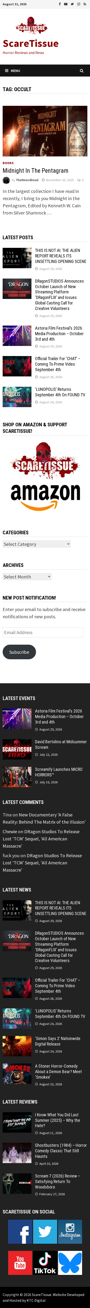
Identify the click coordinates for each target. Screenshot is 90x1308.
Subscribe (19, 652)
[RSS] (84, 3)
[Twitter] (73, 3)
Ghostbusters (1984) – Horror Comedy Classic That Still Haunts (61, 1151)
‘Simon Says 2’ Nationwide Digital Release (57, 1041)
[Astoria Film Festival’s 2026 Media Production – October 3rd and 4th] (17, 329)
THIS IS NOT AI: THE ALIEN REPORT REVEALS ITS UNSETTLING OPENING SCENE (60, 256)
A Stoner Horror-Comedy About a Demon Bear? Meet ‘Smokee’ (58, 1072)
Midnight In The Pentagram (35, 170)
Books (8, 163)
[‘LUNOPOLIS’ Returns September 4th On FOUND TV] (17, 390)
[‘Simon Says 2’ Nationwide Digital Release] (17, 1039)
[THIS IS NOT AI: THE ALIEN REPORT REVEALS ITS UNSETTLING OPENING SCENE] (17, 251)
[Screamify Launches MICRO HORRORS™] (17, 770)
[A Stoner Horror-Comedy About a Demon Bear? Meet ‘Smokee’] (17, 1067)
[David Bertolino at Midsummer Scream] (17, 743)
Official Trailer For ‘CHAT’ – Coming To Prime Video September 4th (57, 364)
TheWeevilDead (27, 180)
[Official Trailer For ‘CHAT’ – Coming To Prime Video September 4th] (17, 360)
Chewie (10, 831)
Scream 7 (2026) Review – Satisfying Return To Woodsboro (57, 1181)
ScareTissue (31, 43)
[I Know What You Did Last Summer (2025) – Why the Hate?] (17, 1116)
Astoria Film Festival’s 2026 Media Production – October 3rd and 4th (59, 334)
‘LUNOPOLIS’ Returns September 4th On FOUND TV (60, 392)
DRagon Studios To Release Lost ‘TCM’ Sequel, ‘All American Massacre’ (41, 838)
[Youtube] (66, 3)
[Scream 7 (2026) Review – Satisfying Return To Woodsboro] (17, 1177)
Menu (15, 70)
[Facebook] (60, 3)
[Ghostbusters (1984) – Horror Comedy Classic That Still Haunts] (17, 1146)
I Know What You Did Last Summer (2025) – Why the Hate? (57, 1120)
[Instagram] (79, 3)
